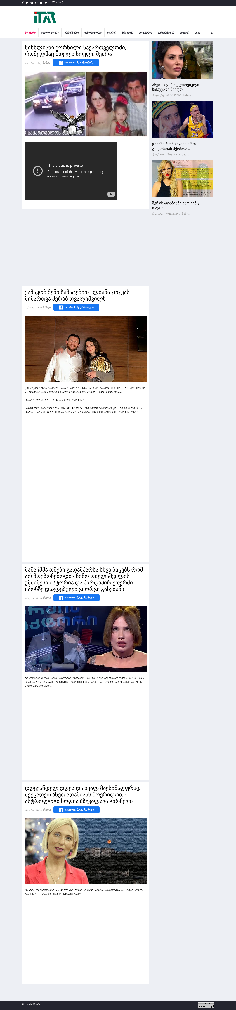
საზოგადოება (93, 33)
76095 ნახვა (43, 597)
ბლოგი (111, 33)
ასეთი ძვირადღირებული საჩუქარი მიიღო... (175, 87)
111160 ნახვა (180, 213)
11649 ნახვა (44, 307)
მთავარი (30, 33)
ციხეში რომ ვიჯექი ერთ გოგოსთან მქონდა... (174, 146)
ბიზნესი (184, 33)
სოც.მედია (145, 33)
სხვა (197, 33)
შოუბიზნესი (71, 33)
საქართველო (166, 33)
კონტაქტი (57, 2)
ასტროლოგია (50, 33)
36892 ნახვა (43, 809)
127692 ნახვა (181, 95)
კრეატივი (127, 33)
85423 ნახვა (181, 154)
